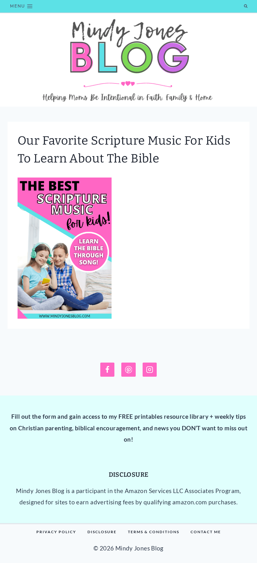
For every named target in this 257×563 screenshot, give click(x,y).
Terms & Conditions (153, 531)
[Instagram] (150, 370)
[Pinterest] (128, 370)
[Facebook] (107, 370)
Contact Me (206, 531)
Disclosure (102, 531)
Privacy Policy (56, 531)
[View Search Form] (245, 6)
